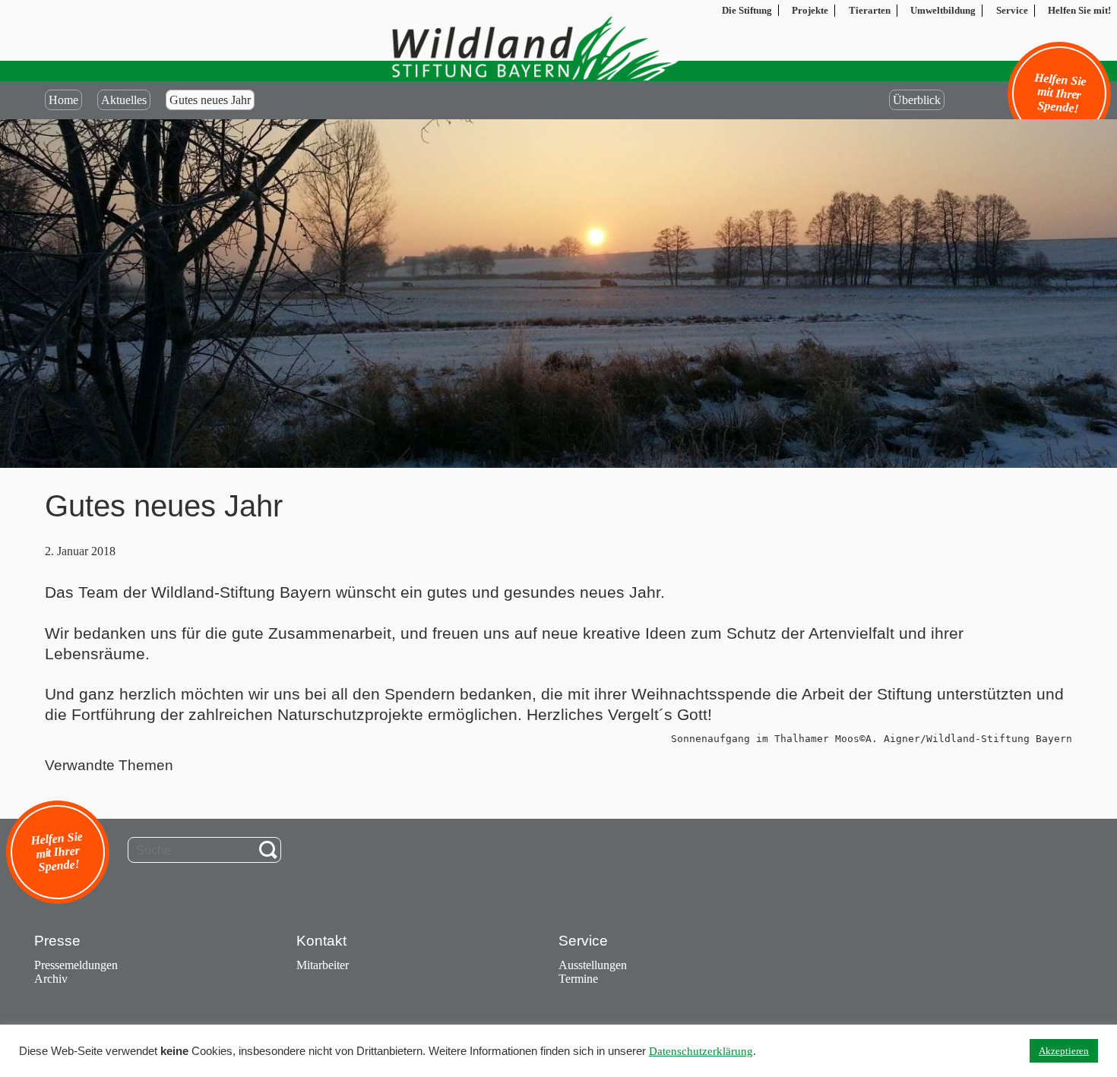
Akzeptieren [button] (1064, 1050)
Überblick (917, 99)
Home (63, 99)
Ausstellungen (592, 965)
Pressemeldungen (76, 965)
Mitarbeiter (322, 965)
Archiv (51, 978)
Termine (578, 978)
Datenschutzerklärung (701, 1051)
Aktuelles (124, 99)
